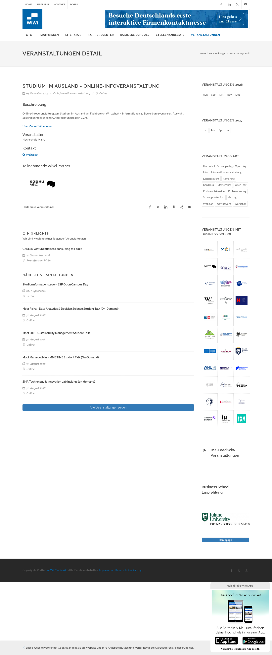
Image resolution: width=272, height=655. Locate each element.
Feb (213, 130)
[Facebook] (221, 4)
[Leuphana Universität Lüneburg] (226, 351)
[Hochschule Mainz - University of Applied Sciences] (42, 184)
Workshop (240, 203)
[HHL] (210, 249)
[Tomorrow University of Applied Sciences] (210, 418)
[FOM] (242, 418)
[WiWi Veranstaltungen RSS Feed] (205, 450)
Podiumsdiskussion (214, 191)
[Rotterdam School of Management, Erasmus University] (242, 401)
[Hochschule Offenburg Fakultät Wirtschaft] (242, 300)
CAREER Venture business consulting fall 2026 (52, 248)
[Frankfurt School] (242, 368)
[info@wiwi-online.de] (245, 4)
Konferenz (229, 178)
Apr (220, 130)
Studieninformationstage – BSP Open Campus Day (55, 284)
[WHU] (210, 368)
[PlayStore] (254, 640)
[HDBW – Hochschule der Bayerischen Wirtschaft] (242, 384)
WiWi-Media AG (57, 570)
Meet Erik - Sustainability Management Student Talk (56, 333)
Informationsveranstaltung (226, 172)
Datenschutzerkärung (128, 570)
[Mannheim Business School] (242, 334)
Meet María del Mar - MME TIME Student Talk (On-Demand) (61, 357)
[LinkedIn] (229, 4)
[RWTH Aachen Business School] (242, 317)
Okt (221, 94)
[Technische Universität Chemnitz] (226, 317)
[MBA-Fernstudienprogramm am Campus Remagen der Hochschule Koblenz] (226, 368)
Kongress (208, 184)
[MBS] (242, 351)
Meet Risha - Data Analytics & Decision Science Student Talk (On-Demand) (70, 308)
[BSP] (242, 266)
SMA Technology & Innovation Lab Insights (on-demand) (59, 381)
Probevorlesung (237, 191)
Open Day (241, 184)
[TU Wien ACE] (210, 317)
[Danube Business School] (210, 401)
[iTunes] (226, 640)
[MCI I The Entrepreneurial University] (226, 249)
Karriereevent (211, 178)
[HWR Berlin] (226, 401)
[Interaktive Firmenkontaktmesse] (176, 19)
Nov (229, 94)
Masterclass (224, 184)
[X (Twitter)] (237, 4)
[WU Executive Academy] (210, 300)
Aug (205, 94)
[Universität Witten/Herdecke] (226, 384)
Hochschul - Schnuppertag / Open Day (225, 166)
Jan (205, 130)
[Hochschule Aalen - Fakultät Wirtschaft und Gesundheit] (226, 283)
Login (74, 4)
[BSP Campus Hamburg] (226, 334)
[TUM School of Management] (210, 351)
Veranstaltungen (217, 53)
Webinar (208, 203)
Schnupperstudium (213, 197)
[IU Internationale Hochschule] (226, 418)
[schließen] (24, 647)
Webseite (31, 154)
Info (205, 172)
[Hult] (210, 384)
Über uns (43, 4)
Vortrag (232, 197)
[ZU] (242, 249)
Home (28, 4)
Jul (227, 130)
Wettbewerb (223, 203)
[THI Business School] (210, 283)
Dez (237, 94)
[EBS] (226, 300)
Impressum (106, 570)
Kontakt (59, 4)
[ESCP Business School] (226, 266)
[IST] (210, 334)
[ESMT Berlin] (242, 283)
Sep (213, 94)
